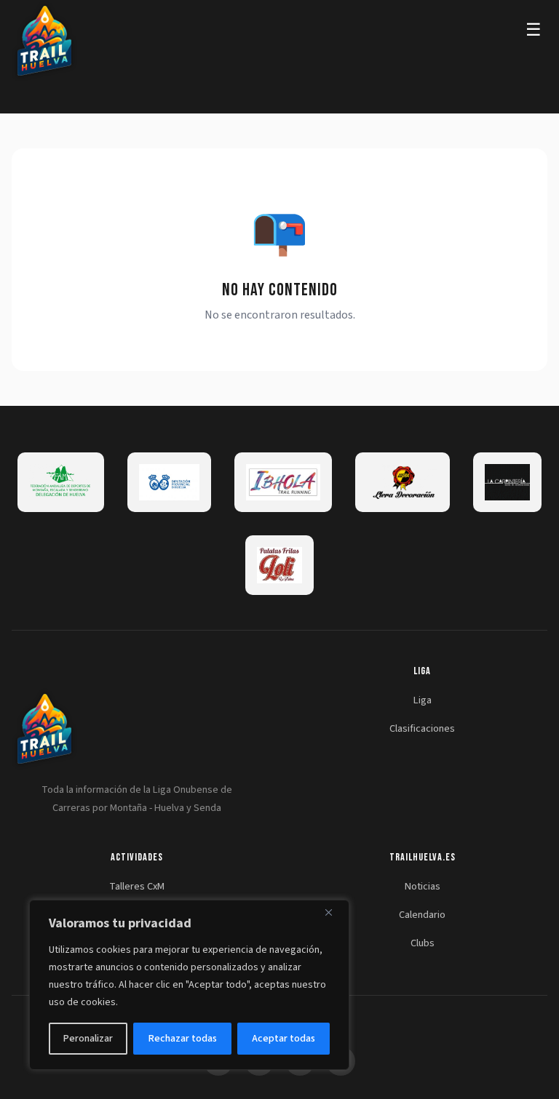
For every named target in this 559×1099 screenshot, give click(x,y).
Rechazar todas (182, 1038)
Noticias (422, 886)
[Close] (334, 912)
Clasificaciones (422, 728)
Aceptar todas (283, 1038)
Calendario (422, 914)
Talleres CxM (136, 886)
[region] (189, 985)
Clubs (423, 943)
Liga (422, 700)
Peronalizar (88, 1038)
